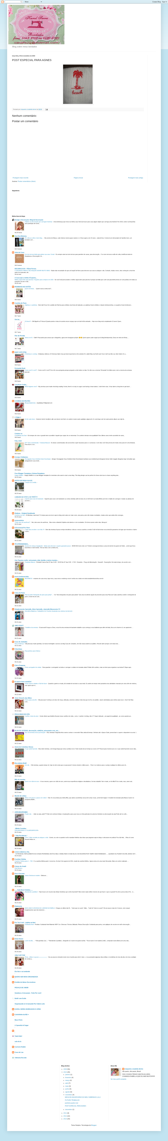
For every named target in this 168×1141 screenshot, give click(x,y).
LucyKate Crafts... (21, 385)
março (67, 1080)
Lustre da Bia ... (30, 940)
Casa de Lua (19, 1052)
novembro (68, 1095)
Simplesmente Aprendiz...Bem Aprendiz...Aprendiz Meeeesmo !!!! (37, 609)
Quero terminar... (30, 288)
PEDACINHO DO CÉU (22, 714)
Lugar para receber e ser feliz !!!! (35, 529)
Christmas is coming (31, 354)
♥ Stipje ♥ (18, 417)
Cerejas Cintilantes (21, 457)
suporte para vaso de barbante (34, 499)
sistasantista (19, 520)
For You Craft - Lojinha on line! (25, 922)
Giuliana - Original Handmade (25, 513)
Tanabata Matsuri (30, 562)
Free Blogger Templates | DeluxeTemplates (30, 473)
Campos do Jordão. (31, 482)
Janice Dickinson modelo (32, 875)
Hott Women (18, 868)
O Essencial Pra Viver (22, 528)
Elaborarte (18, 906)
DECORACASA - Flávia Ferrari (25, 269)
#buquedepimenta (30, 403)
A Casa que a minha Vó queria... (26, 278)
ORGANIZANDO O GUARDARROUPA (26, 830)
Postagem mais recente (20, 178)
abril (67, 1083)
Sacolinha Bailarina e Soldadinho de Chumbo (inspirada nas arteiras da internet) (49, 611)
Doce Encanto (19, 874)
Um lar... (17, 319)
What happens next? (31, 386)
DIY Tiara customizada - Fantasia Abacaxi (37, 442)
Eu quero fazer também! (23, 682)
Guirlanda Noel (29, 924)
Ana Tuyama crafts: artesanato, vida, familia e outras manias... (36, 560)
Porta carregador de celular (33, 667)
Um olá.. (27, 765)
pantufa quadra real (71, 1103)
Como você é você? (31, 370)
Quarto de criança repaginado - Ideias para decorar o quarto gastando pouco (48, 546)
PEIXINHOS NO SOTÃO (23, 287)
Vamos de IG (29, 337)
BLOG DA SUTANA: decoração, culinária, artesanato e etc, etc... (37, 730)
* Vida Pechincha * (21, 836)
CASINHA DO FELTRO (22, 401)
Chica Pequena (20, 665)
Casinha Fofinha (20, 859)
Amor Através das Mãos (23, 698)
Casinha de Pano (20, 303)
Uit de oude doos (30, 419)
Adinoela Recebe (21, 1058)
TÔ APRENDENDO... (22, 544)
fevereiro (68, 1077)
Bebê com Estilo (20, 998)
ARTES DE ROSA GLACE (23, 480)
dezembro (68, 1109)
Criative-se (18, 433)
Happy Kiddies (19, 475)
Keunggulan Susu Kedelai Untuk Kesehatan (38, 459)
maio (67, 1086)
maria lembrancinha (22, 577)
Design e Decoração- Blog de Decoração (29, 220)
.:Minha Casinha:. (21, 828)
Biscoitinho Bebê (21, 763)
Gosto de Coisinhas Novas (24, 747)
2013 (65, 1119)
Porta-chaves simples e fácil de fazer (36, 683)
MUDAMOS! (29, 578)
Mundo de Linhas (20, 796)
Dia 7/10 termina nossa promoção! (35, 732)
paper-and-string (20, 352)
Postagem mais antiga (135, 178)
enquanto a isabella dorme (134, 1069)
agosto (67, 1092)
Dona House (19, 939)
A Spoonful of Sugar (22, 1025)
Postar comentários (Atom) (27, 181)
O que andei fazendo (31, 749)
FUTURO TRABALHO (72, 1100)
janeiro (67, 1074)
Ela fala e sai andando (22, 971)
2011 (65, 1113)
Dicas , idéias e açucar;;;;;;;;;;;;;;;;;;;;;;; (36, 957)
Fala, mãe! (18, 441)
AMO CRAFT (19, 625)
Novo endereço (19, 643)
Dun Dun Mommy (21, 236)
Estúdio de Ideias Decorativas (25, 982)
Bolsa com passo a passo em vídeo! (36, 798)
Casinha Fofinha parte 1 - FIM (24, 861)
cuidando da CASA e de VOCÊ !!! (26, 497)
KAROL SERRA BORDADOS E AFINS (28, 1009)
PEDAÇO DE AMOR (21, 988)
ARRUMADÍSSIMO (21, 812)
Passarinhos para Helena (32, 651)
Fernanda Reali (20, 368)
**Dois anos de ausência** (23, 522)
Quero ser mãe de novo (32, 781)
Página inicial (78, 178)
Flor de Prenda (20, 336)
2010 (65, 1072)
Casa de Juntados (21, 642)
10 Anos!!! (28, 321)
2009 (65, 1069)
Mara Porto (18, 1020)
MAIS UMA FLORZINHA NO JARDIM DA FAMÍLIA (40, 908)
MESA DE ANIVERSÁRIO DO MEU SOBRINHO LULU (83, 1097)
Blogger (93, 1125)
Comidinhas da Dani (21, 435)
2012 (65, 1116)
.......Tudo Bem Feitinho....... (24, 890)
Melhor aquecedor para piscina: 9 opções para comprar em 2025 (34, 279)
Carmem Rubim (20, 1047)
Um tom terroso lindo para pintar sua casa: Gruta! (40, 254)
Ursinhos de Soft (20, 515)
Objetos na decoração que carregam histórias (39, 221)
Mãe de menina (20, 779)
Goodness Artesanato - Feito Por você (28, 993)
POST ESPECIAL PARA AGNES (75, 1106)
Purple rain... (29, 814)
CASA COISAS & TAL (22, 852)
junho (67, 1089)
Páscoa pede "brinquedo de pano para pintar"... (39, 594)
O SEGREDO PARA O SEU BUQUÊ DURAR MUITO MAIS (32, 270)
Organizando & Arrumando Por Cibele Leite (30, 1004)
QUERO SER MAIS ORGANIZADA (26, 977)
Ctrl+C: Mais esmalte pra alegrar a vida (36, 837)
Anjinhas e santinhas (31, 305)
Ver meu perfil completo (118, 1079)
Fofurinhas (18, 649)
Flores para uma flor (31, 700)
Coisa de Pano (20, 593)
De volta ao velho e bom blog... (34, 238)
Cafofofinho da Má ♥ (22, 1014)
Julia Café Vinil (20, 955)
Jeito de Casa (19, 252)
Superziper (18, 1036)
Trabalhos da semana (31, 627)
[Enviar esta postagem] (46, 109)
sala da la (18, 1041)
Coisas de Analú (20, 866)
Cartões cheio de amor (32, 716)
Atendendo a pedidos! (31, 892)
